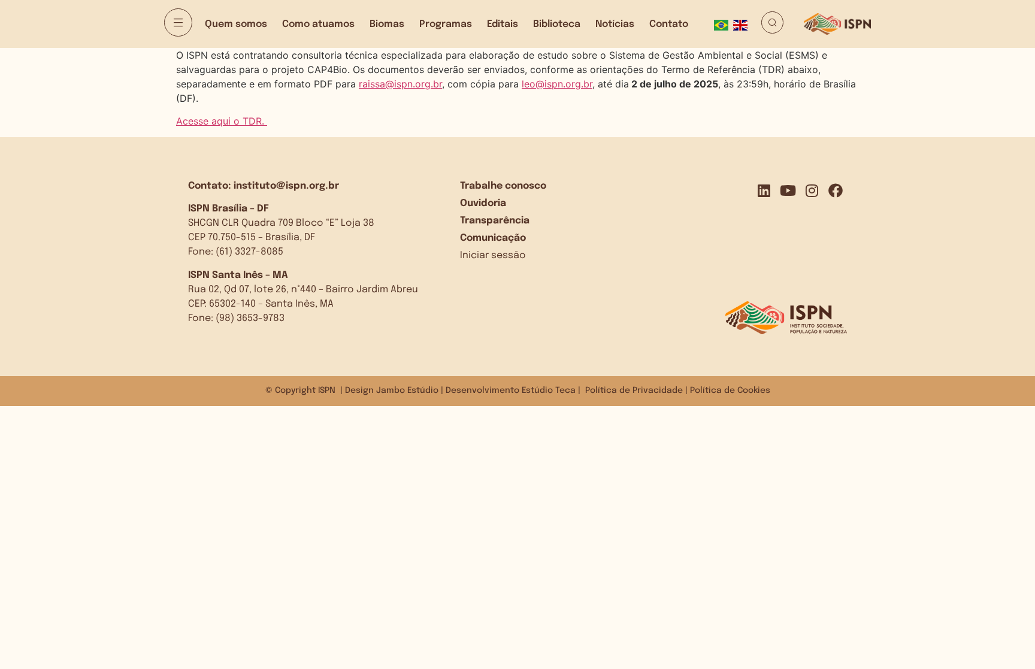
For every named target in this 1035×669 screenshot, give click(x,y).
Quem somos (236, 24)
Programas (445, 24)
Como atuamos (318, 24)
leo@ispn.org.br (557, 84)
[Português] (723, 24)
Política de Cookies (730, 390)
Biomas (387, 24)
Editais (502, 24)
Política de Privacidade (634, 390)
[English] (742, 24)
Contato (668, 24)
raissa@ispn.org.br (400, 84)
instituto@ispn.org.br (286, 186)
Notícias (614, 24)
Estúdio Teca (549, 390)
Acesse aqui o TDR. (221, 121)
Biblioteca (556, 24)
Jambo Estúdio (407, 390)
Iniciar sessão (493, 255)
